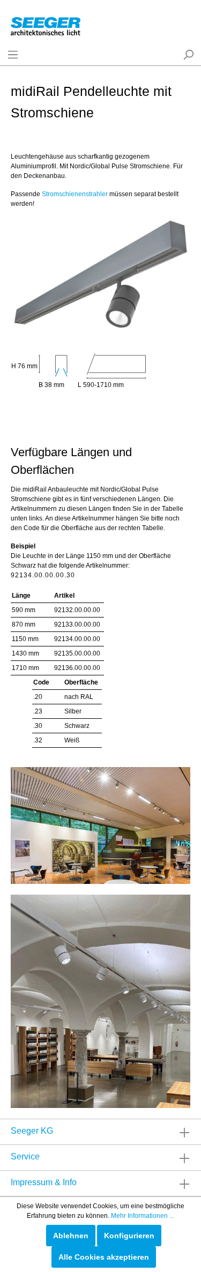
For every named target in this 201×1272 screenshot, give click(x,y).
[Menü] (13, 54)
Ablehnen (70, 1235)
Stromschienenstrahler (75, 194)
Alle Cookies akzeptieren (103, 1257)
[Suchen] (188, 54)
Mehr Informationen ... (142, 1215)
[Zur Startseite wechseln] (45, 24)
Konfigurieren (129, 1235)
